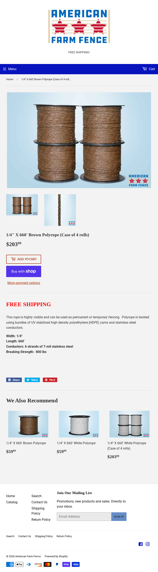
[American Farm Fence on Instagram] (148, 545)
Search (36, 496)
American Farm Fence (28, 556)
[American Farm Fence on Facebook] (140, 545)
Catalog (11, 502)
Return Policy (41, 520)
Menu (12, 69)
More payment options (23, 283)
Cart (151, 69)
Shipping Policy (44, 536)
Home (9, 79)
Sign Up (119, 516)
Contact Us (39, 502)
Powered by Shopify (56, 556)
